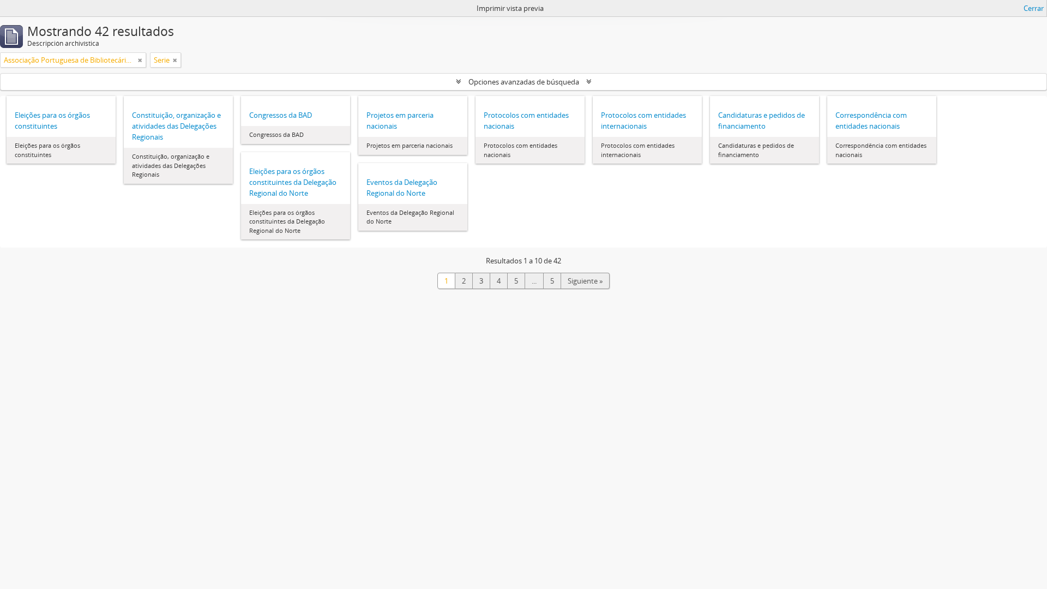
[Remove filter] (140, 60)
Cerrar (1034, 8)
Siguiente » (585, 281)
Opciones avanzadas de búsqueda (524, 82)
